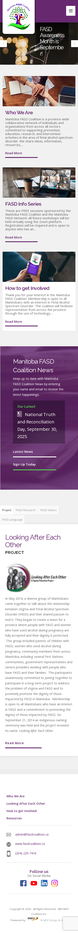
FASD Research (26, 510)
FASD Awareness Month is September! (52, 41)
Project (6, 510)
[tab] (7, 510)
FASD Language (12, 519)
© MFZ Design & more (53, 920)
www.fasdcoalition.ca (30, 844)
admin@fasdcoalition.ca (32, 834)
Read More (13, 153)
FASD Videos (48, 510)
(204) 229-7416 (25, 853)
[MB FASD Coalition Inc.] (18, 17)
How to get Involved (27, 288)
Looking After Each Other (25, 803)
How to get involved (21, 811)
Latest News (23, 451)
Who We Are (19, 112)
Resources (14, 818)
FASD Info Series (23, 204)
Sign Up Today (24, 464)
